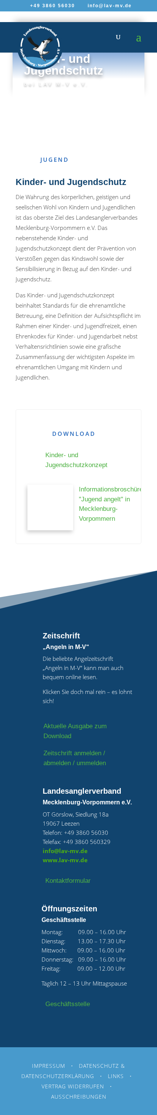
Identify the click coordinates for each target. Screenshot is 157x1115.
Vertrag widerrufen (73, 1086)
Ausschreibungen (78, 1096)
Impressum (48, 1065)
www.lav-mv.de (65, 860)
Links (116, 1076)
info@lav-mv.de (65, 851)
